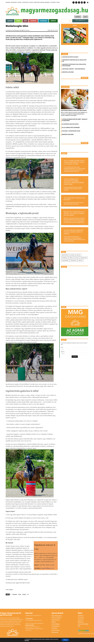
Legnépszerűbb (65, 87)
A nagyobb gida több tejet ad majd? (70, 57)
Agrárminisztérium (65, 255)
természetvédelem (65, 260)
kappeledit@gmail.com (48, 568)
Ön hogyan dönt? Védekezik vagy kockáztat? (74, 199)
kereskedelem (64, 257)
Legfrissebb (64, 54)
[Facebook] (73, 2)
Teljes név (62, 351)
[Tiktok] (84, 2)
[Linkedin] (79, 2)
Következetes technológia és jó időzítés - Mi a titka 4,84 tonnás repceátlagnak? (74, 213)
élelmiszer (80, 260)
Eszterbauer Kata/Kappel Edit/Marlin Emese (17, 30)
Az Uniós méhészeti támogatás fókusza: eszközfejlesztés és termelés (74, 232)
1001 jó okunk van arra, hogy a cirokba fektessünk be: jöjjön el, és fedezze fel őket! (74, 162)
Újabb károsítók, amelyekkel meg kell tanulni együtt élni (74, 60)
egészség (72, 255)
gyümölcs (78, 255)
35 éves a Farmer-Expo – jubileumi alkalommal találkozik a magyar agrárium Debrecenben (74, 181)
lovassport (24, 594)
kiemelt (76, 257)
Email (62, 347)
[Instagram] (76, 2)
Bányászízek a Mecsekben (68, 72)
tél (27, 594)
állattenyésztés (73, 260)
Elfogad (65, 639)
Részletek (27, 640)
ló (10, 594)
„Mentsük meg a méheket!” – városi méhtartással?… (74, 69)
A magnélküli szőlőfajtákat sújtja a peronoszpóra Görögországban (74, 65)
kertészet (71, 257)
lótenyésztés (15, 594)
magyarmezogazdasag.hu (54, 10)
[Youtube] (82, 2)
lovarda (19, 594)
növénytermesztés (83, 257)
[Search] (70, 20)
